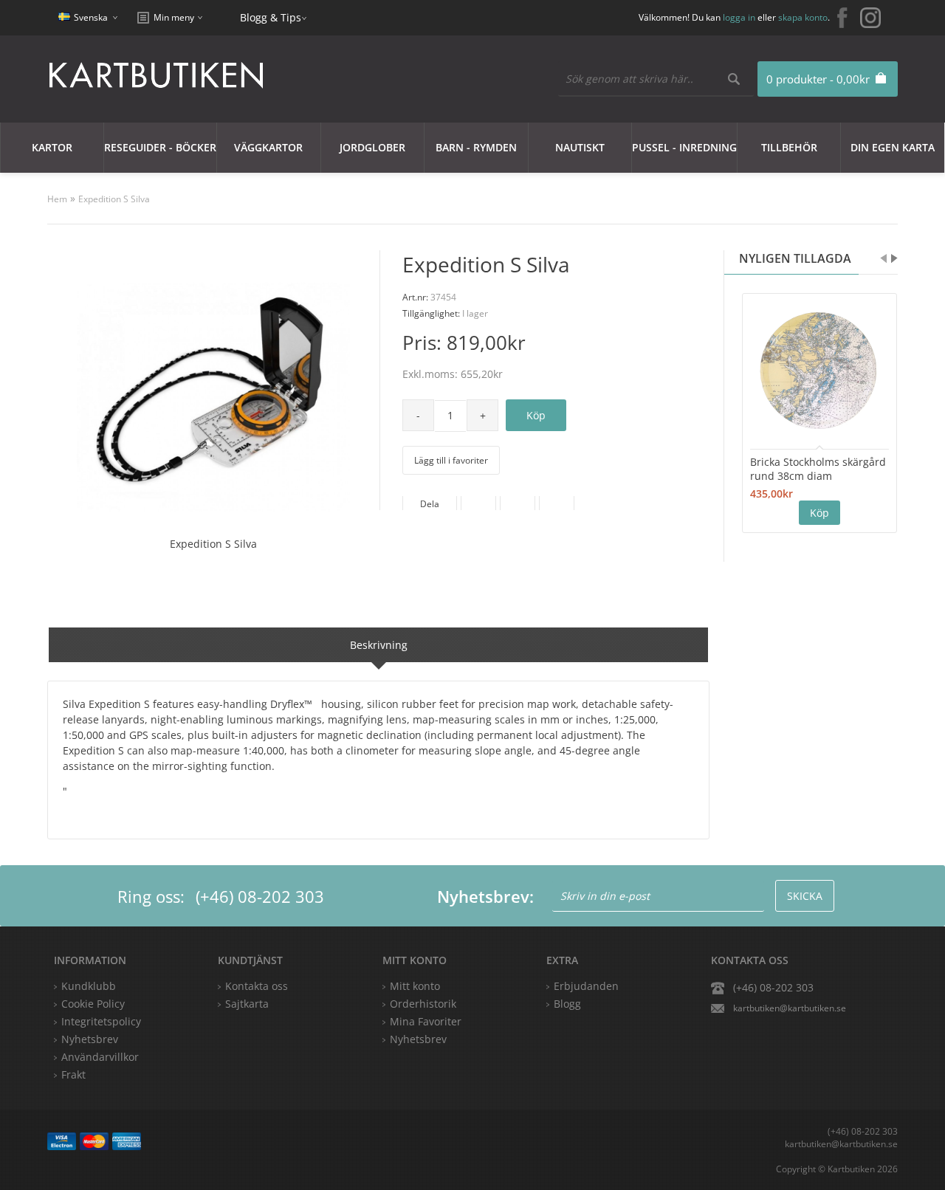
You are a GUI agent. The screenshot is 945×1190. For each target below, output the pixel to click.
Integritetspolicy (101, 1021)
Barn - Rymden (476, 147)
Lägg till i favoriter (451, 460)
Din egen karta (892, 147)
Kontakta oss (256, 986)
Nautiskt (580, 147)
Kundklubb (88, 986)
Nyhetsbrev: (485, 896)
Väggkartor (268, 147)
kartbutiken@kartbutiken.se (789, 1008)
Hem (57, 199)
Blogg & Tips (270, 17)
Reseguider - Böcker (160, 147)
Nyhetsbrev (418, 1039)
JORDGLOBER (372, 147)
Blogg (567, 1004)
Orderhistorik (423, 1004)
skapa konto (803, 17)
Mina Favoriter (425, 1021)
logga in (739, 17)
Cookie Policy (93, 1004)
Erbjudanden (586, 986)
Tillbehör (789, 147)
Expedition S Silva (114, 199)
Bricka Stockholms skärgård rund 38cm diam (818, 469)
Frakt (73, 1074)
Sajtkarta (247, 1004)
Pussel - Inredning (684, 147)
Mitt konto (415, 986)
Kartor (52, 147)
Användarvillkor (100, 1057)
